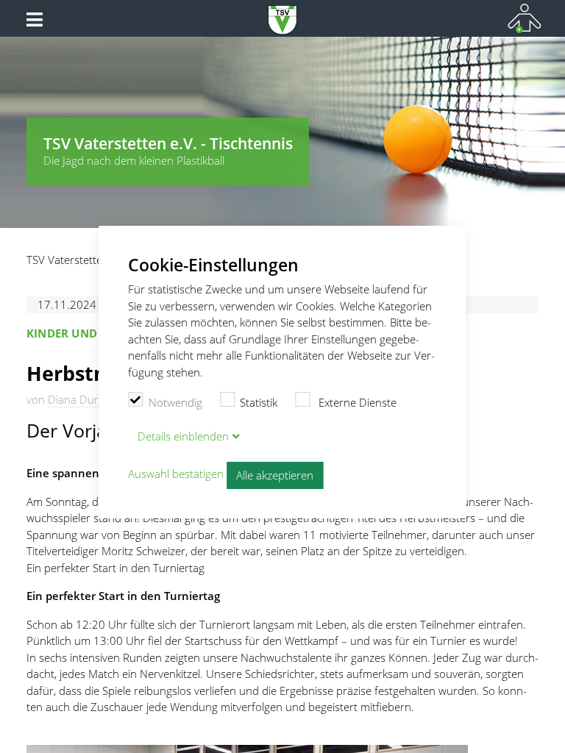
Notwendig (175, 402)
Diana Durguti (82, 399)
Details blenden (183, 436)
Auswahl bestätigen (176, 474)
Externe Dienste (356, 402)
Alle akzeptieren (274, 475)
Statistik (258, 402)
